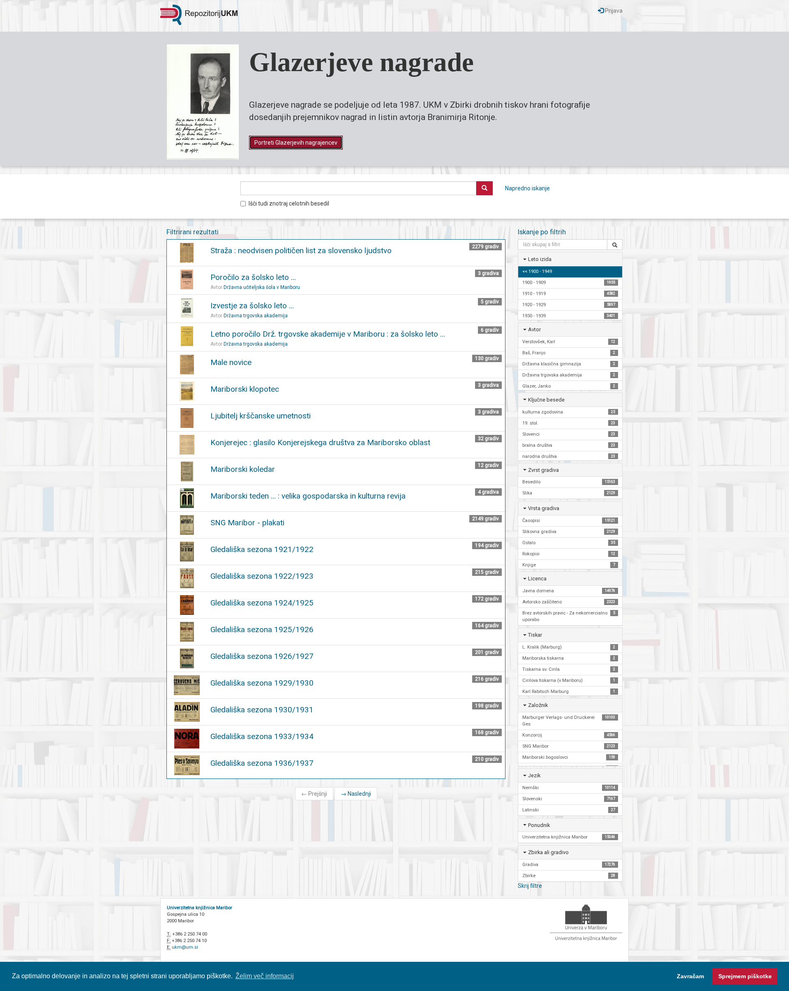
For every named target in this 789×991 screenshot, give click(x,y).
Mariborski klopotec (244, 389)
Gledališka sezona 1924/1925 (262, 603)
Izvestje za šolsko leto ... (252, 305)
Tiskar (535, 635)
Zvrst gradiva (543, 470)
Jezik (534, 775)
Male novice (230, 362)
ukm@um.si (185, 947)
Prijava (613, 10)
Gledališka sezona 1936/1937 (262, 763)
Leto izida (539, 259)
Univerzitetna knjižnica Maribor (199, 907)
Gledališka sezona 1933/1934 (262, 736)
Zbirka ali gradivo (548, 852)
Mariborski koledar (242, 469)
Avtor (534, 329)
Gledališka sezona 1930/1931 (262, 709)
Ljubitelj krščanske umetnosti (260, 415)
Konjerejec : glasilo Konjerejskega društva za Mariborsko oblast (320, 442)
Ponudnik (539, 825)
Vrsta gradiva (543, 508)
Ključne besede (546, 400)
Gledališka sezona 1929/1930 (262, 683)
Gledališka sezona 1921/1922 (262, 549)
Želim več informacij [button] (264, 976)
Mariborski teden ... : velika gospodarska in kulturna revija (308, 496)
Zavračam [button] (690, 976)
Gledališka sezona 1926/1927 (262, 656)
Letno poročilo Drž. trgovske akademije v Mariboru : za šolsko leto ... (327, 334)
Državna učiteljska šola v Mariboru (262, 287)
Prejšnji (314, 793)
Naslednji (356, 793)
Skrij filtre (530, 885)
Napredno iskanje (527, 188)
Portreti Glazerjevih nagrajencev (295, 142)
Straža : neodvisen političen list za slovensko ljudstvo (301, 250)
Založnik (538, 705)
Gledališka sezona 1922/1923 (262, 576)
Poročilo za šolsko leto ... (253, 277)
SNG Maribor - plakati (247, 522)
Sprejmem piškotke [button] (745, 976)
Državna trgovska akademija (256, 316)
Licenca (537, 578)
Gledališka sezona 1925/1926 (262, 629)
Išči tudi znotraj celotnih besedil (289, 203)
